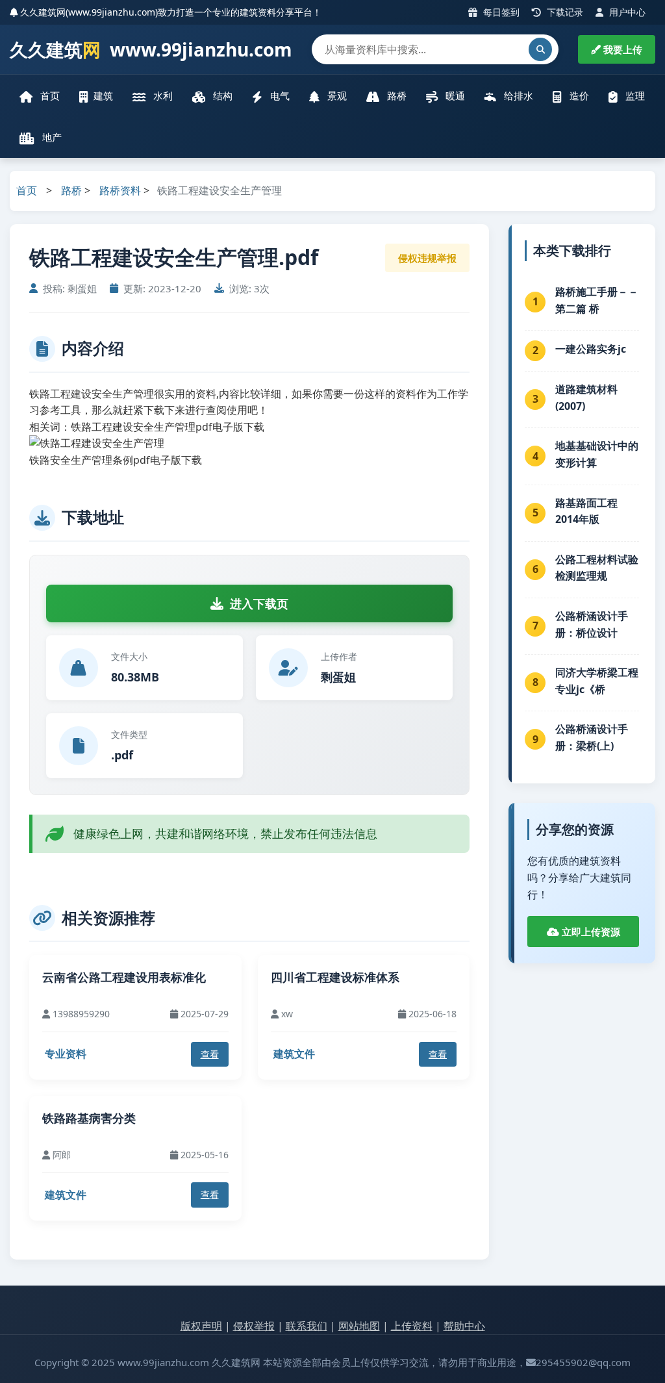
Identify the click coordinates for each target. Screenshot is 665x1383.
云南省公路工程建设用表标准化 (124, 977)
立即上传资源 (589, 931)
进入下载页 (259, 603)
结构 (221, 95)
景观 (336, 95)
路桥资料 (120, 190)
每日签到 (500, 12)
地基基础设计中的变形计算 (596, 454)
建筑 (103, 95)
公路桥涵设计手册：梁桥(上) (591, 737)
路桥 (395, 95)
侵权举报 (254, 1326)
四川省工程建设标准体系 (335, 977)
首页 (49, 95)
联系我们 (306, 1326)
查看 (210, 1054)
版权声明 (201, 1326)
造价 (578, 95)
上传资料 (412, 1326)
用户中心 (626, 12)
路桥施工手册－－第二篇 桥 (596, 300)
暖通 (454, 95)
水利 (162, 95)
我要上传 (621, 49)
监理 (634, 95)
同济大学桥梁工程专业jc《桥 (596, 680)
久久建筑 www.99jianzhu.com (151, 49)
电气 (279, 95)
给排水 (517, 95)
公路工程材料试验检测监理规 (596, 567)
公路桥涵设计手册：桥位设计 (591, 624)
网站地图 (359, 1326)
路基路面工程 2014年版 (586, 511)
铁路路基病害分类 (89, 1118)
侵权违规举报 (427, 257)
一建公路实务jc (590, 349)
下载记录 (563, 12)
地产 (51, 137)
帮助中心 (464, 1326)
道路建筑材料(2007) (586, 397)
